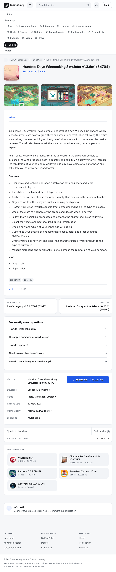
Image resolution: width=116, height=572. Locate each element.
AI (11, 26)
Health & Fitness (18, 32)
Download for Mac (19, 60)
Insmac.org (16, 559)
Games (12, 44)
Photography (78, 32)
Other (8, 50)
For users (85, 533)
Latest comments (12, 547)
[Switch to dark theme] (96, 5)
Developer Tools (27, 26)
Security (14, 38)
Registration (85, 542)
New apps (9, 538)
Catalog (9, 533)
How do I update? (18, 345)
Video (29, 38)
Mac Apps (10, 20)
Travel (42, 38)
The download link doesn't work (26, 353)
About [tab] (12, 117)
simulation (15, 280)
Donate (44, 542)
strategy (28, 280)
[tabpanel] (58, 198)
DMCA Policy (48, 538)
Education (48, 26)
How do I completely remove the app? (30, 361)
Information (48, 533)
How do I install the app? (22, 328)
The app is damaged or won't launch (29, 337)
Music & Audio (56, 32)
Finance (65, 26)
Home (8, 14)
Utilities (38, 32)
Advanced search (12, 542)
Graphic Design (84, 26)
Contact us (46, 547)
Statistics (83, 547)
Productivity (98, 32)
